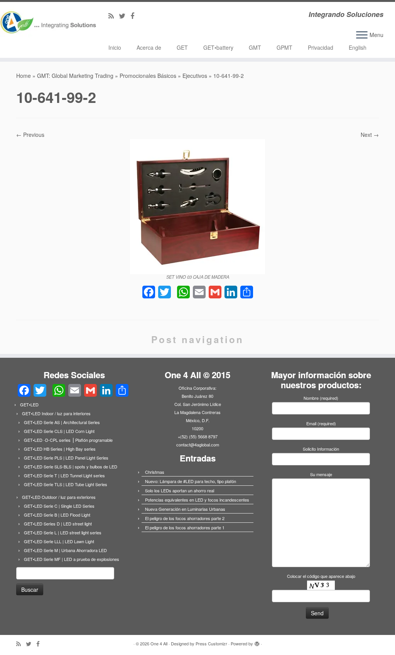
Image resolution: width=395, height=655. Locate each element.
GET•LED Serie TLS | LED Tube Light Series (65, 484)
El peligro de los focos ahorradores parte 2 (185, 518)
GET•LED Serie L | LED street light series (62, 532)
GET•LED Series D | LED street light (58, 523)
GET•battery (218, 47)
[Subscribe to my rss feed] (113, 15)
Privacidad (320, 47)
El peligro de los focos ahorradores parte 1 (185, 527)
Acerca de (149, 47)
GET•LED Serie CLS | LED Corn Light (59, 431)
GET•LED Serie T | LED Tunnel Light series (64, 475)
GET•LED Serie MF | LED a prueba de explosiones (71, 559)
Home (23, 75)
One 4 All (158, 643)
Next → (370, 134)
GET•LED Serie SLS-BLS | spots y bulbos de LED (70, 466)
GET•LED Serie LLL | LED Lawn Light (59, 541)
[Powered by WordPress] (257, 642)
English (357, 47)
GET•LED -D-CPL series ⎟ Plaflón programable (68, 440)
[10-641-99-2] (197, 205)
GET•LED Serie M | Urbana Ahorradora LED (65, 550)
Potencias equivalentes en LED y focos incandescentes (197, 500)
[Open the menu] (362, 35)
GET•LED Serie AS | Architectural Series (62, 422)
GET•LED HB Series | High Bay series (60, 449)
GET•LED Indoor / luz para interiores (56, 413)
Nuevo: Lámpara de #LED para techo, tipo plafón (190, 481)
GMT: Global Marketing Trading (75, 75)
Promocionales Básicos (148, 75)
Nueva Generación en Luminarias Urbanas (185, 509)
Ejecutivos (194, 75)
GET (182, 47)
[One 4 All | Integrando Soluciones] (46, 25)
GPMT (284, 47)
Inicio (114, 47)
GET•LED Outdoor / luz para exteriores (59, 497)
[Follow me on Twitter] (124, 15)
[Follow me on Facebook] (134, 15)
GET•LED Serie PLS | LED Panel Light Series (66, 458)
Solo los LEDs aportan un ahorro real (179, 490)
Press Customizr (211, 643)
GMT (255, 47)
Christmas (154, 472)
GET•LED (29, 404)
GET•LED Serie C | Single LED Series (59, 506)
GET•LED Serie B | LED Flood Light (57, 515)
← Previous (30, 134)
